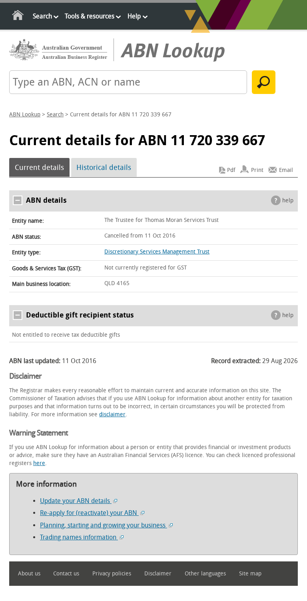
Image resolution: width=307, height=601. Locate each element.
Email (286, 170)
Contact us (66, 573)
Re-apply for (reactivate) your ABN (89, 513)
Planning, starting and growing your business (103, 525)
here (39, 463)
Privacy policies (111, 573)
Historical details (103, 167)
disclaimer (112, 414)
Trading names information (79, 537)
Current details (39, 167)
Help (134, 16)
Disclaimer (157, 573)
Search (42, 16)
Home (18, 16)
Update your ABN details (76, 501)
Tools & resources (89, 16)
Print (257, 170)
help (287, 200)
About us (29, 573)
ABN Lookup (24, 114)
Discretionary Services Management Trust (156, 251)
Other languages (205, 573)
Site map (250, 573)
